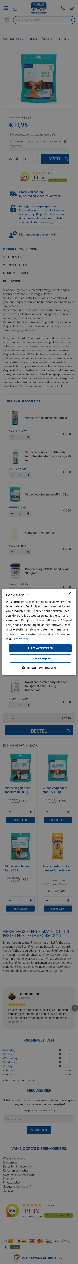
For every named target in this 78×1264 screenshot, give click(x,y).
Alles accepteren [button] (40, 648)
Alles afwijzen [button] (40, 658)
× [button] (69, 593)
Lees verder (20, 639)
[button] (39, 668)
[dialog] (39, 632)
